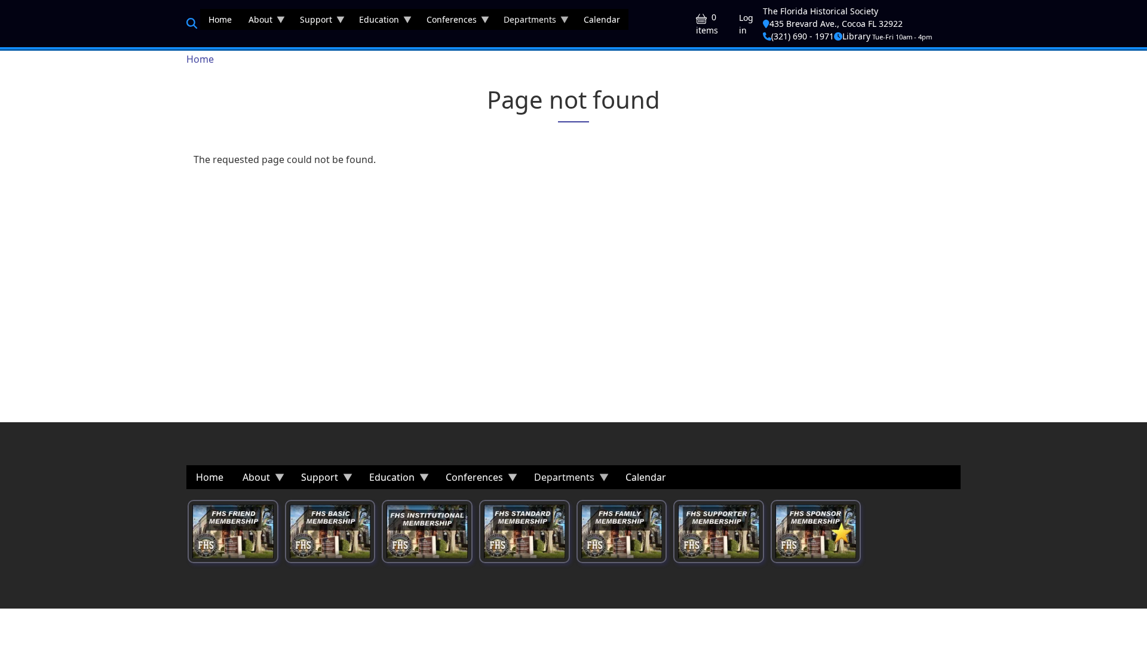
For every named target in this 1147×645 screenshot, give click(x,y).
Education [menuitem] (375, 22)
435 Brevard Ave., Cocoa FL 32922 (836, 23)
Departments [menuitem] (525, 22)
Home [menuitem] (220, 19)
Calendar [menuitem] (602, 19)
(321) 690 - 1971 (802, 36)
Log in (746, 24)
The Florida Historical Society (820, 11)
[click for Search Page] (191, 23)
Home (200, 59)
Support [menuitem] (312, 22)
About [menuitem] (256, 22)
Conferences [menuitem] (447, 22)
